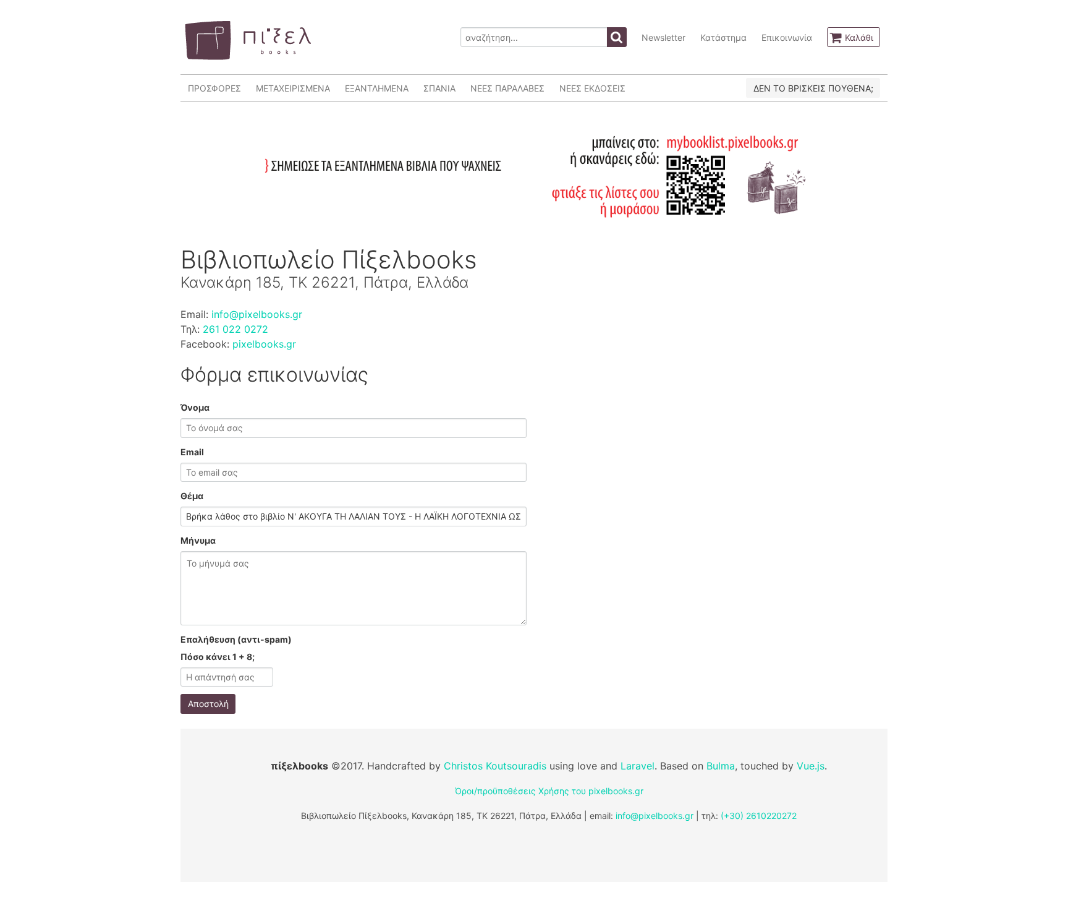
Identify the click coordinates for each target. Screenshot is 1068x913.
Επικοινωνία (786, 37)
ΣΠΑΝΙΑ (439, 88)
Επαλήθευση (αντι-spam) (236, 639)
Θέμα (191, 496)
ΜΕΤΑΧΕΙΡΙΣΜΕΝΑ (293, 88)
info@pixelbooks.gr (256, 314)
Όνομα (195, 407)
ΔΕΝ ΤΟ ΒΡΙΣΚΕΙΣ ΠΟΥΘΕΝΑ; (813, 88)
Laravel (638, 766)
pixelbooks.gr (264, 344)
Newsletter (663, 37)
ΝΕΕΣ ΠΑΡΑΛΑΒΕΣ (507, 88)
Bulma (720, 766)
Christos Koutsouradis (495, 766)
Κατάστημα (723, 37)
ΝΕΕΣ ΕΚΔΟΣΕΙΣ (592, 88)
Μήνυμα (198, 540)
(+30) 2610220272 (759, 815)
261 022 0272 (235, 329)
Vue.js (810, 766)
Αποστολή (208, 703)
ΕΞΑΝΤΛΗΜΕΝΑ (377, 88)
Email (192, 452)
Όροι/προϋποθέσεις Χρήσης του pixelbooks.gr (549, 791)
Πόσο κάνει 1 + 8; (217, 656)
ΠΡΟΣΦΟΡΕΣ (214, 88)
